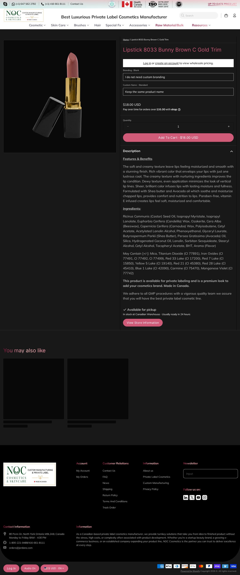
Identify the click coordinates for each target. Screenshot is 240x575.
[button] (178, 137)
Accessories (138, 25)
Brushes (80, 25)
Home (126, 39)
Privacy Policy (150, 489)
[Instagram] (204, 497)
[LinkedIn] (185, 497)
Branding (131, 70)
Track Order (109, 507)
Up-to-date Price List (222, 3)
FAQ (105, 476)
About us (148, 470)
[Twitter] (192, 497)
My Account (83, 470)
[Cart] (224, 15)
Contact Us (76, 3)
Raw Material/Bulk (169, 25)
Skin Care (58, 25)
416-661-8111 (36, 542)
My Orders (82, 476)
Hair (97, 25)
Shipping (107, 489)
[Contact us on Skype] (5, 4)
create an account (167, 63)
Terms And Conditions (115, 501)
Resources (199, 25)
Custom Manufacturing (156, 483)
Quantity (127, 120)
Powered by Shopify (190, 571)
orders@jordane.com (21, 547)
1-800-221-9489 (18, 542)
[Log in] (233, 15)
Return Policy (110, 495)
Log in (147, 63)
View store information (143, 322)
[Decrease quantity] (128, 126)
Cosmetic (36, 25)
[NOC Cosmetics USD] (23, 15)
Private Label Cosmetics (156, 476)
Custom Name (135, 85)
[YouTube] (198, 497)
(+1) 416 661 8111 (54, 3)
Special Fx (113, 25)
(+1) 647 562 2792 (25, 3)
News (106, 483)
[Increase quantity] (228, 126)
